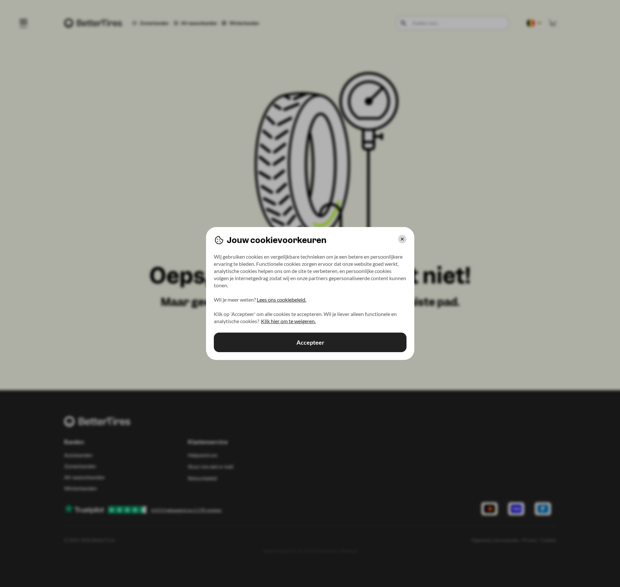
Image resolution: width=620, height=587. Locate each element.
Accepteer (310, 342)
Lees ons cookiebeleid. (281, 299)
